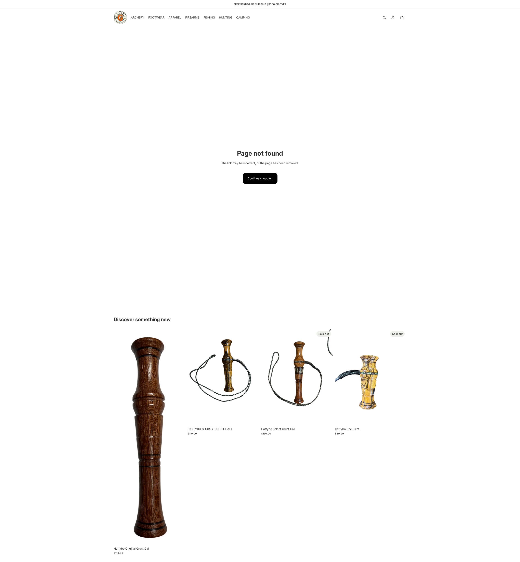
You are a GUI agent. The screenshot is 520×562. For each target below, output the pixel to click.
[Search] (384, 17)
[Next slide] (326, 377)
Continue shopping (260, 178)
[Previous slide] (267, 377)
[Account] (392, 17)
